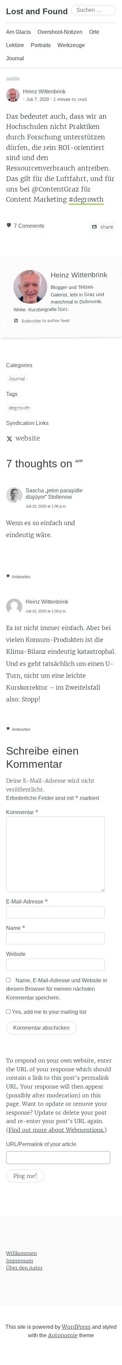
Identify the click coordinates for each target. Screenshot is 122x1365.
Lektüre (15, 45)
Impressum (19, 1261)
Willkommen (21, 1253)
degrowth (19, 407)
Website (16, 954)
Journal (15, 58)
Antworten (21, 577)
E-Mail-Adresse (27, 901)
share (106, 226)
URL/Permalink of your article (41, 1144)
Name (15, 927)
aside (13, 79)
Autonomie (63, 1335)
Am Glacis (18, 32)
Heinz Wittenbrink (47, 602)
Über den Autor (24, 1268)
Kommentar (22, 812)
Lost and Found (37, 11)
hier (63, 309)
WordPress (76, 1326)
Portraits (41, 45)
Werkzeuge (71, 45)
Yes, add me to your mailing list (48, 1012)
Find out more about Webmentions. (56, 1129)
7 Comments (29, 226)
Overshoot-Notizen (60, 32)
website (28, 438)
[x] (9, 438)
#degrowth (86, 199)
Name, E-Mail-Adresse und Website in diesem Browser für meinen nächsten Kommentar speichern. (56, 989)
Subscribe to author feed (44, 320)
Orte (94, 32)
